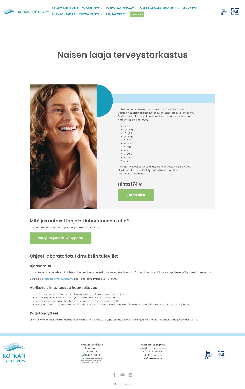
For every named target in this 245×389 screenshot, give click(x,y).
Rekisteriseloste (123, 384)
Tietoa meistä (89, 14)
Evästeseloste (153, 358)
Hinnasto (190, 8)
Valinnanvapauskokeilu (158, 8)
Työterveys (91, 8)
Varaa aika (137, 14)
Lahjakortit (115, 14)
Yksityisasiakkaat (120, 8)
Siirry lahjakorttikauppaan (60, 238)
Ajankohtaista (63, 14)
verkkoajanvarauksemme (59, 279)
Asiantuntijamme (65, 8)
